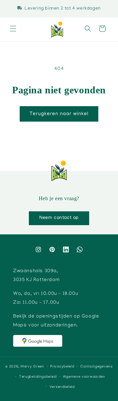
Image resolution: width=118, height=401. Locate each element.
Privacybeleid (62, 367)
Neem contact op (59, 218)
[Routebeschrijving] (37, 341)
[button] (13, 29)
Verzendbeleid (62, 387)
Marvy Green (32, 367)
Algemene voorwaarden (84, 377)
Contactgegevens (96, 367)
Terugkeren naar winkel (59, 114)
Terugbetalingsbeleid (38, 377)
